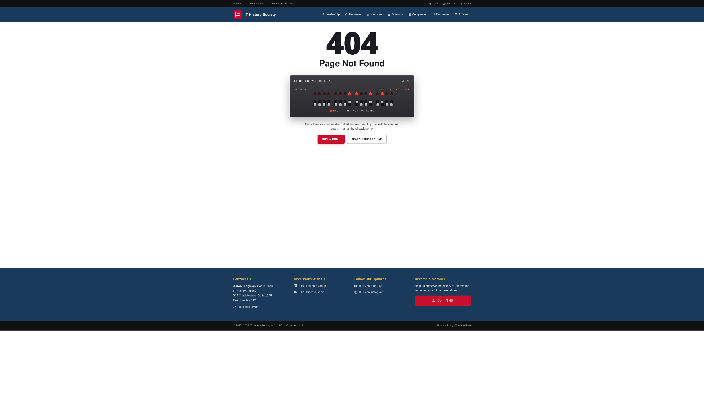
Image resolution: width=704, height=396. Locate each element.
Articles (463, 14)
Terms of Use (463, 325)
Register (451, 3)
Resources (442, 14)
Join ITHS (445, 300)
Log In (435, 3)
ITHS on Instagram (370, 292)
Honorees (355, 14)
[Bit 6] (361, 103)
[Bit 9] (345, 103)
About (236, 3)
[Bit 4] (370, 103)
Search (467, 3)
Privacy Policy (445, 325)
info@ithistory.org (248, 306)
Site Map (289, 3)
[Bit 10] (340, 103)
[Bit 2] (382, 103)
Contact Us (277, 3)
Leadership (332, 14)
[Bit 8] (349, 103)
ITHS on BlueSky (370, 285)
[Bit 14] (319, 103)
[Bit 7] (356, 103)
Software (397, 14)
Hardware (376, 14)
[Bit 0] (391, 103)
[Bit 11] (335, 103)
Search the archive (366, 139)
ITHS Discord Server (311, 292)
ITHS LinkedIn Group (312, 285)
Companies (419, 14)
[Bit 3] (377, 103)
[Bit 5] (365, 103)
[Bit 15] (315, 103)
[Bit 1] (386, 103)
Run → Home (331, 139)
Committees (255, 3)
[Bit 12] (328, 103)
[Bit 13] (324, 103)
